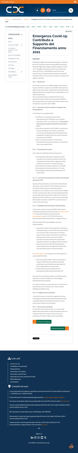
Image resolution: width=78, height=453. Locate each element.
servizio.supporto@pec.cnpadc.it (54, 397)
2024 (39, 27)
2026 (27, 27)
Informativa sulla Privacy (18, 374)
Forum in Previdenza (14, 55)
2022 (50, 27)
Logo (15, 11)
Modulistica (42, 10)
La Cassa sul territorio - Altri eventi (13, 50)
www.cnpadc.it (37, 216)
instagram (35, 437)
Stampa (69, 31)
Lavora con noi (15, 364)
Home (7, 19)
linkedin (32, 437)
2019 (67, 27)
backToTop (39, 428)
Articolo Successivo (57, 328)
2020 (62, 27)
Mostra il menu (8, 2)
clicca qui (44, 424)
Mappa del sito (15, 369)
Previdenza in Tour (13, 58)
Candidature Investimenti (18, 366)
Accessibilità (14, 382)
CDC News (11, 68)
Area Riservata (37, 10)
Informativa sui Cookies (18, 371)
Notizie (26, 19)
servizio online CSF (40, 253)
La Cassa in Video (13, 45)
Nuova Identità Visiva (12, 76)
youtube (42, 437)
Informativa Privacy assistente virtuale (22, 376)
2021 (56, 27)
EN (48, 10)
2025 (33, 27)
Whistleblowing (15, 379)
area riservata (64, 401)
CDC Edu (11, 65)
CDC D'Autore (12, 62)
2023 (45, 27)
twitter (45, 437)
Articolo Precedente (44, 322)
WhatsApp (38, 437)
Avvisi (10, 41)
